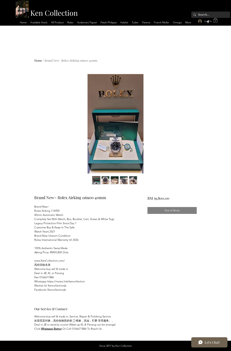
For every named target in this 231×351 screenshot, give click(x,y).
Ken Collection (54, 13)
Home (38, 60)
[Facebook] (208, 22)
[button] (215, 20)
